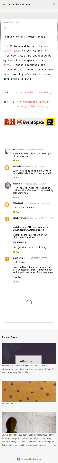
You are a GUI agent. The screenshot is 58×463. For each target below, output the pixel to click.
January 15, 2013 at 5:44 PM (35, 258)
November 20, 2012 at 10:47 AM (35, 167)
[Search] (54, 4)
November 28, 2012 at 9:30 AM (36, 203)
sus (15, 149)
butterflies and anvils (19, 4)
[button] (5, 28)
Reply (16, 160)
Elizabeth (18, 203)
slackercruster (21, 218)
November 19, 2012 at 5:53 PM (30, 149)
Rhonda (17, 166)
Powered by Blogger (30, 459)
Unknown (18, 258)
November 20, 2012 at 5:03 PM (33, 184)
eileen (16, 183)
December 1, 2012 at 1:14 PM (41, 218)
